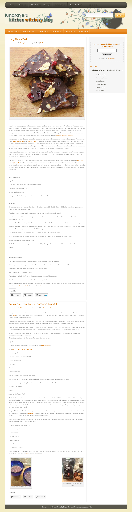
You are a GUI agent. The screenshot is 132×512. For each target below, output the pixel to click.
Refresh (30, 413)
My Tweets (93, 66)
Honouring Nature (29, 31)
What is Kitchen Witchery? (40, 5)
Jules (90, 507)
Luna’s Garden (60, 5)
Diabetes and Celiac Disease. (64, 135)
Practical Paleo (31, 141)
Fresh (14, 315)
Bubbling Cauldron (13, 31)
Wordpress (53, 507)
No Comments (44, 43)
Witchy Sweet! (83, 31)
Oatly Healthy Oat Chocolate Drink (22, 349)
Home (12, 5)
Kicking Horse (45, 345)
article (41, 286)
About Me (22, 5)
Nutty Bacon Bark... (19, 39)
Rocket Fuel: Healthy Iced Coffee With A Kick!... (34, 304)
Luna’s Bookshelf (76, 5)
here (27, 453)
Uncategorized (70, 31)
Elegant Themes (68, 507)
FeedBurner (111, 58)
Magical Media (93, 5)
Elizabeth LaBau (24, 286)
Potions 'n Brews (57, 31)
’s (23, 141)
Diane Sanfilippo (18, 141)
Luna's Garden (43, 31)
